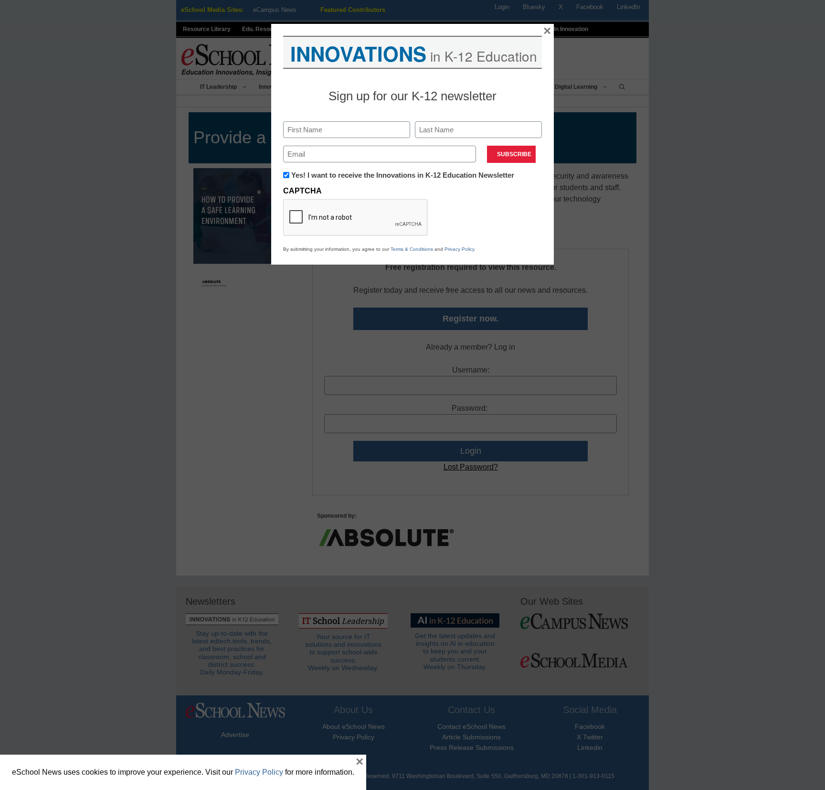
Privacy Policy (459, 249)
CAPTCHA (302, 191)
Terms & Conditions (412, 249)
